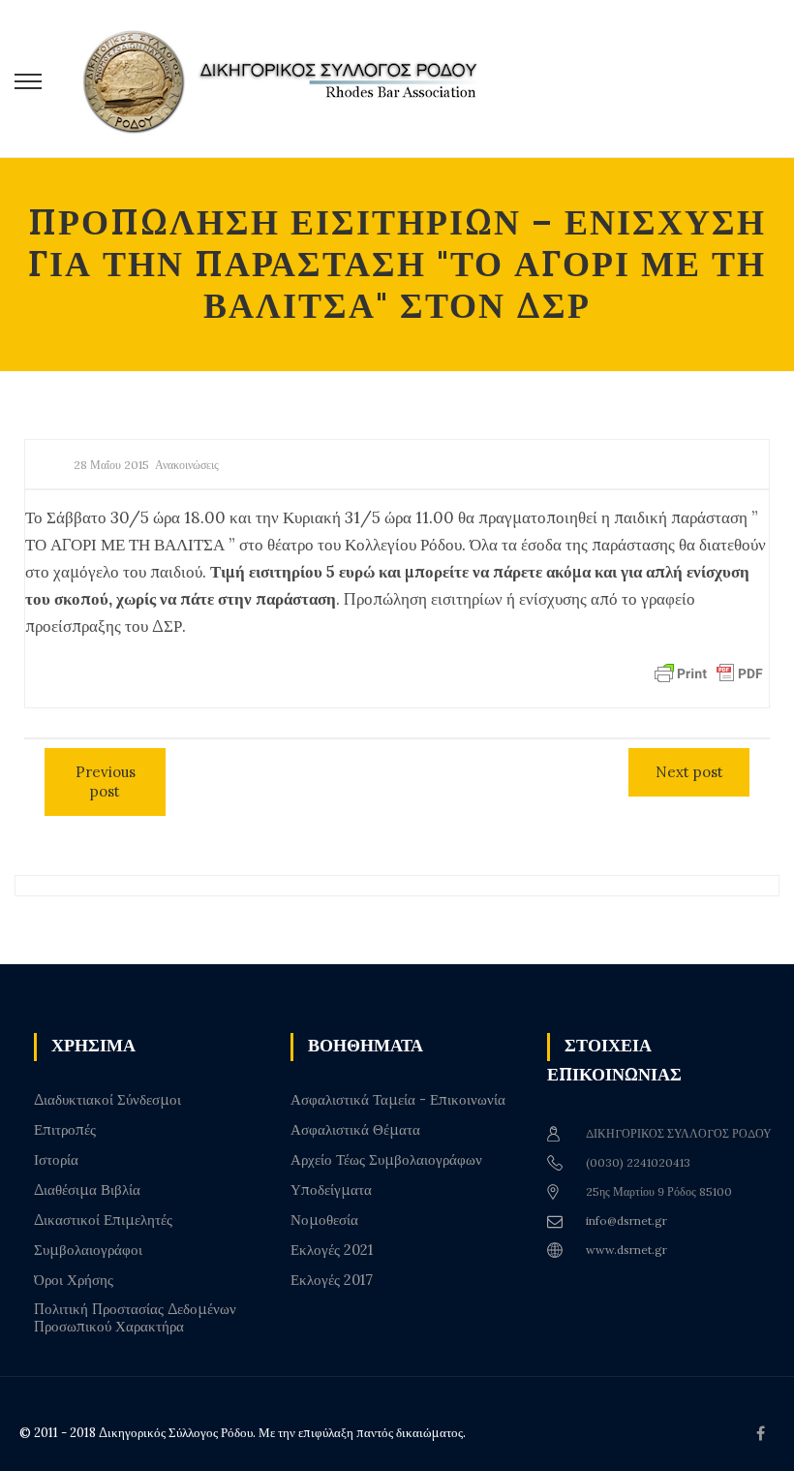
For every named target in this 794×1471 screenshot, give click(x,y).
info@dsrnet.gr (626, 1220)
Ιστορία (56, 1160)
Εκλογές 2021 (331, 1250)
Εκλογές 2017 (331, 1280)
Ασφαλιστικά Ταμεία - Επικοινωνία (397, 1100)
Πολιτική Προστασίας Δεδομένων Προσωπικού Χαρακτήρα (135, 1317)
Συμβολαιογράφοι (88, 1250)
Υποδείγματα (331, 1190)
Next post (689, 772)
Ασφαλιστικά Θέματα (355, 1130)
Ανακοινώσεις (187, 464)
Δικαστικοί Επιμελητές (103, 1220)
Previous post (106, 781)
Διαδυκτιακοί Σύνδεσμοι (107, 1100)
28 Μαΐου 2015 (111, 464)
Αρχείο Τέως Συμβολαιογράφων (386, 1160)
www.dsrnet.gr (626, 1249)
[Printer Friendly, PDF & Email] (709, 671)
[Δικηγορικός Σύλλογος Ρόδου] (290, 79)
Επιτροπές (65, 1130)
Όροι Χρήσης (73, 1280)
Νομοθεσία (324, 1220)
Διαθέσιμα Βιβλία (87, 1190)
